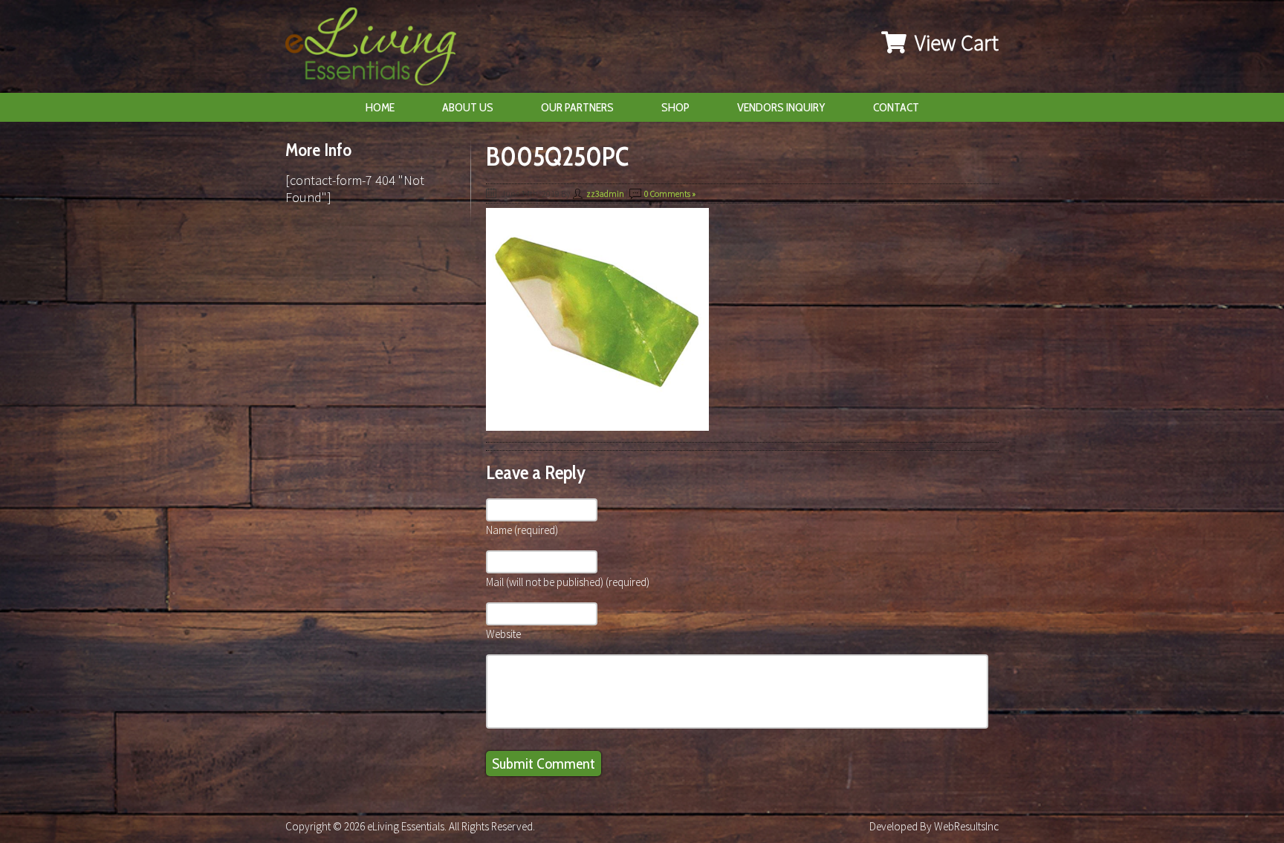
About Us (467, 107)
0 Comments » (670, 193)
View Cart (954, 42)
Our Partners (577, 107)
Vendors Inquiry (781, 107)
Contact (896, 107)
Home (380, 107)
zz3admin (605, 193)
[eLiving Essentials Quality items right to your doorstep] (378, 50)
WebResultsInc (966, 826)
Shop (675, 107)
